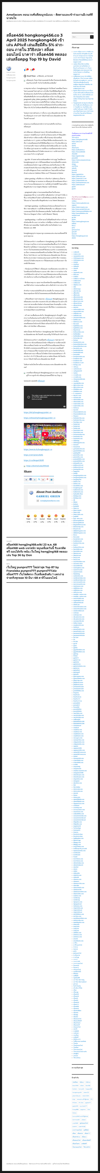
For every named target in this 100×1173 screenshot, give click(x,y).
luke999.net (77, 553)
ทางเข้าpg (76, 957)
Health (75, 473)
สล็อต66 (75, 1000)
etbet (82, 1085)
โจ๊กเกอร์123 (75, 137)
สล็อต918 (76, 1008)
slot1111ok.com (78, 789)
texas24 (75, 832)
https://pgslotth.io (77, 174)
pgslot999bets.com (79, 666)
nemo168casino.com (79, 607)
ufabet (75, 871)
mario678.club (77, 570)
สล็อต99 (75, 1012)
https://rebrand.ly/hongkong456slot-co (39, 418)
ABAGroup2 (77, 289)
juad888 (75, 516)
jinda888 (76, 506)
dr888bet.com (77, 389)
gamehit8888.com (79, 451)
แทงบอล (75, 1056)
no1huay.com (77, 615)
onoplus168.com (78, 625)
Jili (74, 500)
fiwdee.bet (76, 424)
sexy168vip (76, 766)
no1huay (76, 613)
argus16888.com (78, 311)
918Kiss (75, 276)
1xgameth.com (78, 272)
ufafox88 (76, 877)
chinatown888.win (79, 379)
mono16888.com (78, 598)
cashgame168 (77, 371)
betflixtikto (76, 334)
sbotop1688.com (78, 758)
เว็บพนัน (75, 1043)
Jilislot (75, 502)
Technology (77, 828)
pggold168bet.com (79, 650)
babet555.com (77, 322)
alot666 (75, 307)
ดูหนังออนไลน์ (76, 230)
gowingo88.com (78, 469)
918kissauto (77, 281)
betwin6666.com (78, 342)
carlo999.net (77, 369)
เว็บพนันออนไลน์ (78, 1045)
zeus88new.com (78, 941)
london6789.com (78, 543)
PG (74, 639)
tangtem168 (77, 826)
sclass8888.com (78, 760)
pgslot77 (76, 658)
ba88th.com (77, 320)
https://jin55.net (77, 141)
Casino (75, 373)
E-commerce (77, 393)
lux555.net (76, 557)
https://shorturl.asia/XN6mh (37, 466)
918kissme (76, 283)
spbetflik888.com (78, 799)
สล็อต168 (76, 994)
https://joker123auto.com (80, 207)
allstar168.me (77, 303)
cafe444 (75, 367)
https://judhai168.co (78, 150)
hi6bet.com (76, 481)
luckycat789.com (78, 547)
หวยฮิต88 (76, 1031)
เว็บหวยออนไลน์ (77, 1049)
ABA (74, 287)
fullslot (74, 223)
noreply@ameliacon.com (50, 501)
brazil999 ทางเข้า (78, 363)
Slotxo (75, 795)
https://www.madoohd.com (80, 203)
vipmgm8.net (77, 904)
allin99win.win (78, 297)
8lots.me (76, 274)
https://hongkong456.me (80, 236)
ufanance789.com (79, 883)
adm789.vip (77, 291)
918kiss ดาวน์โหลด (79, 279)
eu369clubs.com (78, 404)
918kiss (74, 201)
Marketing (76, 574)
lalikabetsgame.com (79, 531)
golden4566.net (78, 465)
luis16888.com (77, 549)
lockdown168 (77, 541)
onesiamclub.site (78, 621)
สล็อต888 (74, 154)
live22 (73, 225)
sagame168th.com (79, 750)
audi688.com (77, 313)
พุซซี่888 (75, 976)
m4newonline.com (79, 561)
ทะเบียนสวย (76, 955)
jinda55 (75, 504)
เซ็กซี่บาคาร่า (77, 1039)
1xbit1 (75, 270)
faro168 (74, 234)
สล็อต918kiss (77, 1010)
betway (75, 340)
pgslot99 (76, 662)
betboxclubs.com (78, 332)
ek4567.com (77, 395)
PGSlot (75, 656)
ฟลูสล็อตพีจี (76, 978)
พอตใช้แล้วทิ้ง (77, 971)
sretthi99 (76, 805)
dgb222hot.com (78, 385)
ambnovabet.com (78, 309)
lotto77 (75, 545)
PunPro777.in (77, 701)
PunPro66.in (77, 697)
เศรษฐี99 (76, 1053)
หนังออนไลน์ (76, 1027)
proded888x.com (78, 691)
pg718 (75, 643)
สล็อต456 (48, 299)
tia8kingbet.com (78, 838)
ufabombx (76, 873)
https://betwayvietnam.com (80, 182)
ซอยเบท (75, 949)
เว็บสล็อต (75, 1047)
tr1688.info (76, 853)
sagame (74, 205)
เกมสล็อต (76, 1035)
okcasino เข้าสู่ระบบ (83, 1099)
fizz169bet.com (78, 430)
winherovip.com (78, 920)
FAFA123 (76, 408)
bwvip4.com (77, 365)
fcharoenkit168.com (79, 412)
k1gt (73, 1099)
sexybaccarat (76, 215)
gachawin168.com (79, 449)
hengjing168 (77, 479)
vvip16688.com (78, 908)
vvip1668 (75, 1123)
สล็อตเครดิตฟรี (77, 1021)
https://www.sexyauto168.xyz (81, 160)
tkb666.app (77, 840)
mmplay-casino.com (79, 594)
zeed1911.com (77, 935)
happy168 (76, 471)
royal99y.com (77, 730)
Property (76, 693)
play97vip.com (77, 680)
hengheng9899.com (79, 475)
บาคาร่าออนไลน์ (78, 963)
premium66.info (78, 686)
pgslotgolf (76, 672)
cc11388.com (77, 375)
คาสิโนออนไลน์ (77, 945)
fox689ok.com (78, 436)
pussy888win (77, 711)
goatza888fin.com (79, 459)
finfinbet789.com (78, 418)
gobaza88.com (77, 463)
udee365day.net (78, 865)
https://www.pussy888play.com (82, 211)
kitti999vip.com (78, 527)
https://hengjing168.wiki (80, 139)
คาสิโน (75, 943)
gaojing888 (76, 453)
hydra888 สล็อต (78, 494)
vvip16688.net (77, 910)
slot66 (74, 146)
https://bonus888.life (78, 152)
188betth (76, 266)
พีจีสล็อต (75, 974)
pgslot (74, 187)
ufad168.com (77, 875)
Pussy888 (76, 707)
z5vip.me (76, 928)
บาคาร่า (75, 959)
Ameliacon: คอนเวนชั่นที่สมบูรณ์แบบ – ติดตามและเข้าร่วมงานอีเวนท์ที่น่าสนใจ (28, 1164)
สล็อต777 (76, 1004)
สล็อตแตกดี (76, 1025)
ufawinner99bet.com (80, 892)
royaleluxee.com (78, 734)
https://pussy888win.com (80, 213)
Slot (74, 785)
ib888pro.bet (77, 496)
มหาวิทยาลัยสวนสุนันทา (80, 982)
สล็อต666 (76, 1002)
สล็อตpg (75, 1015)
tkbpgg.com (77, 842)
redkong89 (76, 719)
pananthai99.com (78, 629)
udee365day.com (78, 863)
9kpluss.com (77, 285)
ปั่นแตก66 (76, 965)
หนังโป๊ (75, 1029)
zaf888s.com (77, 933)
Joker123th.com (78, 514)
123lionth (76, 252)
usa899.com (77, 896)
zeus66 (75, 939)
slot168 (75, 793)
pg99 (75, 645)
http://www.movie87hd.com (81, 209)
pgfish (75, 648)
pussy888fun (77, 709)
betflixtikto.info (78, 336)
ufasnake (76, 885)
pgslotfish (76, 670)
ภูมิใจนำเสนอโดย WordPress (61, 1164)
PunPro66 (76, 695)
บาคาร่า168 (76, 961)
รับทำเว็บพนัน (77, 986)
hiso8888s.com (78, 486)
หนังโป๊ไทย (75, 166)
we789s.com (77, 916)
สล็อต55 (75, 998)
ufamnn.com (77, 879)
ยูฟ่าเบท (75, 984)
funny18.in (76, 447)
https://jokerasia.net (78, 184)
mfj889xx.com (78, 588)
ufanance (76, 881)
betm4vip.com (77, 338)
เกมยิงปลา (76, 1033)
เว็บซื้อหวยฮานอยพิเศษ (79, 1041)
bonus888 (76, 354)
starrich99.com (78, 812)
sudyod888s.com (78, 814)
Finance (75, 416)
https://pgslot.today (78, 156)
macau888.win (77, 566)
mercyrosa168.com (79, 582)
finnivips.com (77, 422)
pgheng (75, 654)
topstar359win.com (79, 851)
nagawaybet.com (78, 600)
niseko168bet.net (78, 611)
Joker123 (76, 508)
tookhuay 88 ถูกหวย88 (80, 848)
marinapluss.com (78, 568)
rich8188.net (77, 725)
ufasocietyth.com (78, 887)
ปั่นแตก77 (76, 967)
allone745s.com (78, 301)
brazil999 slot (77, 358)
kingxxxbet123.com (79, 525)
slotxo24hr (75, 162)
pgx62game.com (78, 676)
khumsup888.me (78, 520)
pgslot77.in (76, 660)
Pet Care (75, 637)
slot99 (74, 143)
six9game (76, 781)
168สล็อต (76, 264)
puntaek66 (76, 703)
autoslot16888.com (79, 317)
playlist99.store (78, 682)
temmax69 (76, 830)
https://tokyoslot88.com (79, 180)
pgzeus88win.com (79, 678)
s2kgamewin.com (78, 742)
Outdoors (76, 627)
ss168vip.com (77, 807)
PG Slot (75, 641)
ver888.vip (76, 898)
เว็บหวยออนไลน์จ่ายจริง (80, 1051)
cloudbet (76, 381)
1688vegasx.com (78, 258)
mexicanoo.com (78, 586)
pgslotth (76, 674)
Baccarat (76, 324)
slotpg (74, 164)
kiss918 (74, 172)
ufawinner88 (77, 889)
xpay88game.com (78, 922)
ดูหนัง (73, 228)
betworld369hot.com (80, 344)
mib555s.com (77, 592)
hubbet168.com (78, 490)
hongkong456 (11, 77)
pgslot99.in (77, 664)
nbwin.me (76, 604)
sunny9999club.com (79, 816)
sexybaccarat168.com (80, 771)
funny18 (74, 170)
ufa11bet (75, 867)
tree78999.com (78, 859)
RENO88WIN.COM (78, 721)
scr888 (75, 764)
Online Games (77, 623)
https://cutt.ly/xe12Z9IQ (33, 455)
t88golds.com (77, 822)
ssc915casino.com (79, 810)
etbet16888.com (78, 399)
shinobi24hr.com (78, 775)
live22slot (76, 537)
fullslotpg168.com (79, 443)
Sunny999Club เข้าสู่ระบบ (80, 1116)
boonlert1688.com (79, 356)
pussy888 (75, 158)
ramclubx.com (77, 713)
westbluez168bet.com (80, 918)
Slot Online (76, 787)
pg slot (74, 217)
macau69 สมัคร (78, 563)
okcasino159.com (78, 617)
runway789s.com (78, 740)
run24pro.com (77, 738)
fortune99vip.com (79, 434)
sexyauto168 (77, 769)
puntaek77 (76, 705)
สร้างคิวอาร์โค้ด (77, 988)
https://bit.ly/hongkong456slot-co (37, 412)
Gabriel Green (48, 496)
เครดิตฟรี (75, 1037)
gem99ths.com (78, 455)
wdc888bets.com (78, 914)
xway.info (76, 924)
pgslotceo (76, 668)
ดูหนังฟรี (74, 232)
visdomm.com (77, 906)
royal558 (76, 727)
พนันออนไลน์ (77, 969)
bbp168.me (76, 330)
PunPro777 (76, 699)
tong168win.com (78, 846)
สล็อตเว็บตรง (75, 148)
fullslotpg (76, 440)
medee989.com (78, 576)
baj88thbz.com (78, 326)
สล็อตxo (75, 1017)
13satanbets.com (78, 256)
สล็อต (74, 990)
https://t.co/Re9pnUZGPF (34, 460)
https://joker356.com (78, 176)
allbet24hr (76, 295)
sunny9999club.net (79, 818)
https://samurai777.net (79, 178)
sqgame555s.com (78, 803)
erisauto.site (77, 397)
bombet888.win (78, 350)
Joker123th (76, 512)
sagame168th (77, 748)
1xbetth (74, 168)
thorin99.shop (78, 834)
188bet (82, 1082)
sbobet (75, 756)
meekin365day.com (79, 578)
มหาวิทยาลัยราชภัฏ (78, 980)
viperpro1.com (77, 902)
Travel (75, 857)
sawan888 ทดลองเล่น (79, 752)
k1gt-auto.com (78, 518)
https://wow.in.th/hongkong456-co (38, 449)
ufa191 (75, 869)
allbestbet (76, 293)
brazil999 (75, 1085)
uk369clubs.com (78, 894)
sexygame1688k (78, 773)
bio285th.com (77, 348)
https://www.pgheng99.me (80, 221)
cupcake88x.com (78, 383)
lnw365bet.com (78, 539)
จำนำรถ (75, 947)
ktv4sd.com (77, 529)
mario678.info (77, 572)
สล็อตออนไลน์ (77, 1019)
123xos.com (77, 254)
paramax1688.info (79, 633)
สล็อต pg (75, 992)
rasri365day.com (78, 715)
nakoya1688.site (78, 602)
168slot (75, 262)
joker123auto (77, 510)
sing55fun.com (78, 779)
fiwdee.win (76, 428)
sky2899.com (77, 783)
